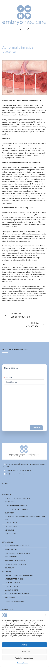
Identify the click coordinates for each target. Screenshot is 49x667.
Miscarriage (32, 326)
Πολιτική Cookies (22, 663)
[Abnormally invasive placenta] (24, 77)
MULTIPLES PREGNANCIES (14, 579)
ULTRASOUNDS (7, 609)
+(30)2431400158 (12, 470)
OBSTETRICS (6, 571)
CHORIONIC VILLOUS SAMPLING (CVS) (18, 546)
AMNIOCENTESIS (11, 549)
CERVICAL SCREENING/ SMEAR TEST (17, 498)
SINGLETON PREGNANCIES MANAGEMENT (19, 575)
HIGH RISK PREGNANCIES (14, 583)
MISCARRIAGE (10, 597)
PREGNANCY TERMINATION (14, 601)
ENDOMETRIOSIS (11, 526)
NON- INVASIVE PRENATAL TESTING (17, 553)
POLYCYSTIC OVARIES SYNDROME (17, 509)
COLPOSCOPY (10, 502)
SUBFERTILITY (9, 513)
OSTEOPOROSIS (11, 534)
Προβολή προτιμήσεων (24, 658)
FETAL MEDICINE (8, 542)
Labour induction (20, 316)
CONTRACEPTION (11, 523)
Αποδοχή (25, 645)
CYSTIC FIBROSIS (11, 557)
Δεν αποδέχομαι (24, 651)
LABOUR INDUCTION (12, 590)
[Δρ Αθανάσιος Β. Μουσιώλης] (24, 15)
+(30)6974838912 (25, 470)
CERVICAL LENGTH (11, 586)
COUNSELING (9, 568)
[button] (45, 615)
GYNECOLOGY (7, 494)
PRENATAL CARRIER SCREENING (16, 564)
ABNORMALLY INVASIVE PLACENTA (17, 594)
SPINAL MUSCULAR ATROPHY (15, 560)
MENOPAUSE (9, 530)
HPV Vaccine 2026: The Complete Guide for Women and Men (25, 517)
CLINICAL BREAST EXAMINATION (16, 505)
